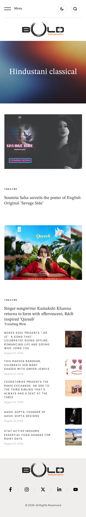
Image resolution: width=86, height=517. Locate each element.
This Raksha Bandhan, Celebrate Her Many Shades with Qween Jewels (27, 365)
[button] (13, 8)
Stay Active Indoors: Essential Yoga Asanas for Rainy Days (27, 434)
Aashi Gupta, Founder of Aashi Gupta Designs (25, 414)
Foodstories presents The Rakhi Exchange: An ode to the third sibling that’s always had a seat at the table (26, 389)
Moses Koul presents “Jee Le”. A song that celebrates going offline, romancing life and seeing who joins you (27, 340)
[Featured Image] (43, 141)
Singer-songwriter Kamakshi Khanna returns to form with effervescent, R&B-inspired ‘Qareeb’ (39, 314)
